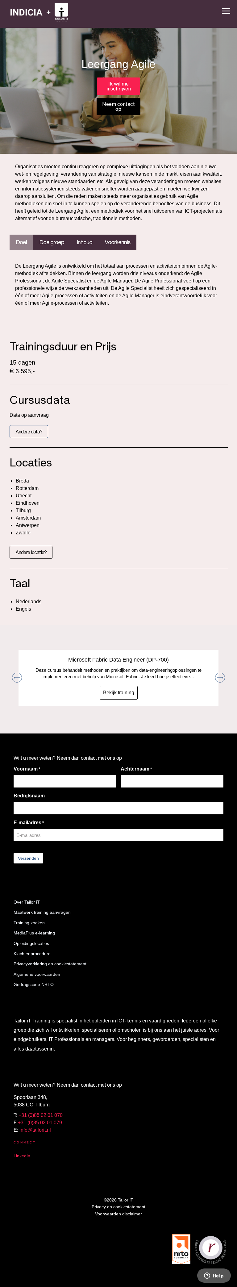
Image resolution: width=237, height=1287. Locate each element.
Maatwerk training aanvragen (42, 912)
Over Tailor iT (27, 902)
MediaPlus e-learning (34, 932)
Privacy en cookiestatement (118, 1206)
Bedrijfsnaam (29, 795)
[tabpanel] (119, 286)
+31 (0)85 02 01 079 (40, 1122)
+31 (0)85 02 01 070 (41, 1115)
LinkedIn (22, 1155)
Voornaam (27, 768)
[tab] (21, 242)
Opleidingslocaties (31, 943)
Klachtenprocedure (32, 953)
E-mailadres (29, 822)
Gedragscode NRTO (34, 984)
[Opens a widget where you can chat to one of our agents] (214, 1276)
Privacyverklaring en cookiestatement (50, 963)
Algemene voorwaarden (37, 974)
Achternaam (136, 768)
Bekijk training (118, 692)
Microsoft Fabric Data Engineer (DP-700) (118, 660)
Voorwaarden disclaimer (118, 1213)
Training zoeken (29, 922)
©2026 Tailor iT (118, 1199)
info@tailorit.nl (35, 1130)
